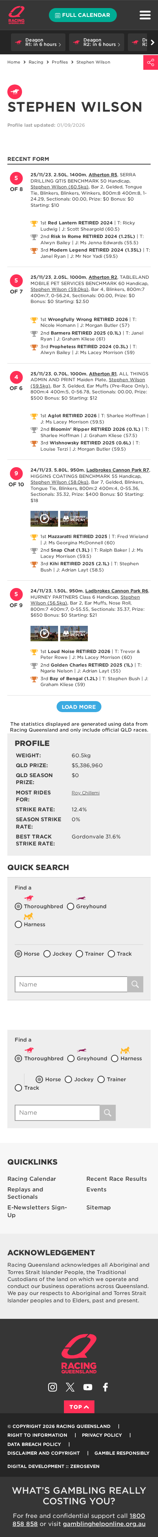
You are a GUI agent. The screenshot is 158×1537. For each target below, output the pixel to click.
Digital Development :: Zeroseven (53, 1466)
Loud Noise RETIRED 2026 (79, 651)
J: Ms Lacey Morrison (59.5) (72, 422)
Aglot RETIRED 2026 (72, 415)
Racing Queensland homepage (79, 1354)
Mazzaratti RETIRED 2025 (77, 536)
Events (96, 1189)
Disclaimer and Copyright (43, 1453)
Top (75, 1407)
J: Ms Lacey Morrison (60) (102, 657)
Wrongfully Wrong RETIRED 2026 (88, 319)
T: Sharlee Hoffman (123, 415)
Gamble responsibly (122, 1453)
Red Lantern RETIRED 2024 (80, 223)
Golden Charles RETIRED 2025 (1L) (92, 665)
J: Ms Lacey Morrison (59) (105, 352)
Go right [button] (152, 42)
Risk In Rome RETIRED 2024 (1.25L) (93, 236)
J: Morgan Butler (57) (105, 325)
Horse (32, 954)
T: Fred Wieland (130, 536)
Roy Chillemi (86, 792)
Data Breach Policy (34, 1444)
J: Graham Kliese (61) (81, 339)
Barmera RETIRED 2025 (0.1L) (86, 333)
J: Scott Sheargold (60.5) (91, 229)
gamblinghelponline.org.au (104, 1523)
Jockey (62, 954)
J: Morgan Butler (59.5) (99, 449)
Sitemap (98, 1207)
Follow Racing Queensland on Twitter (70, 1387)
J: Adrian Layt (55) (99, 671)
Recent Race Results (116, 1179)
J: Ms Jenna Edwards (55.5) (107, 242)
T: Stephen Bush (121, 678)
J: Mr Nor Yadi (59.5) (94, 256)
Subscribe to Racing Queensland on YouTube (88, 1387)
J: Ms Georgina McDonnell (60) (79, 542)
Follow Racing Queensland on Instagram (52, 1387)
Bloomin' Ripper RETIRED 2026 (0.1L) (95, 429)
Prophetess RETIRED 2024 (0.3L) (89, 346)
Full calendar (86, 15)
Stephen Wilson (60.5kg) (59, 187)
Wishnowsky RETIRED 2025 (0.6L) (90, 442)
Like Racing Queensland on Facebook (105, 1387)
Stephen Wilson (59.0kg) (59, 289)
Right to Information (37, 1435)
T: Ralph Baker (110, 550)
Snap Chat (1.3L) (70, 550)
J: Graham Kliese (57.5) (110, 435)
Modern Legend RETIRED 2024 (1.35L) (95, 250)
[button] (38, 42)
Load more (79, 707)
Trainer (94, 954)
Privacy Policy (102, 1435)
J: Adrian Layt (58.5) (80, 570)
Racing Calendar (31, 1179)
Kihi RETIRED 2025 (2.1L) (79, 563)
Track (124, 954)
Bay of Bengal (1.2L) (74, 678)
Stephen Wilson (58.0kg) (59, 482)
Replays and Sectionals (25, 1193)
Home (16, 15)
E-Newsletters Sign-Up (37, 1211)
